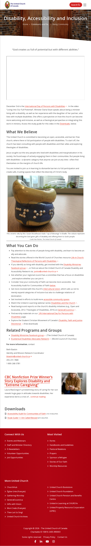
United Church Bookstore (68, 487)
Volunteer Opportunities (18, 453)
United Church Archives (25, 516)
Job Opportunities (15, 457)
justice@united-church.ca (45, 271)
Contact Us (62, 537)
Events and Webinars (16, 440)
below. (53, 285)
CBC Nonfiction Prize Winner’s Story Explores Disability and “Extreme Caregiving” (28, 381)
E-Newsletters (13, 449)
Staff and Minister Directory (19, 445)
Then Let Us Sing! (24, 512)
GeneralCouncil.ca (67, 310)
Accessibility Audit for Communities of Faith (26, 413)
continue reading (38, 396)
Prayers (53, 453)
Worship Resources (58, 466)
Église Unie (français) (25, 491)
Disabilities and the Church (64, 303)
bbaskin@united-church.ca (18, 356)
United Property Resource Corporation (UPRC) (67, 509)
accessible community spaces (56, 299)
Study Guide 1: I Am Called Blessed (22, 418)
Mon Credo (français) (25, 508)
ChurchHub (21, 487)
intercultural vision (51, 289)
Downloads (65, 123)
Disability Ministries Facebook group (28, 335)
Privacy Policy (49, 537)
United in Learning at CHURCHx (68, 503)
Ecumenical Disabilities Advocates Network (31, 339)
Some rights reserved (31, 537)
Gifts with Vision (23, 504)
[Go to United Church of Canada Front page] (15, 4)
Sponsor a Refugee (58, 457)
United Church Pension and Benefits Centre (66, 497)
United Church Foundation (68, 491)
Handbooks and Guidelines (61, 445)
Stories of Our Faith (58, 461)
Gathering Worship (24, 495)
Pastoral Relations (58, 449)
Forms (52, 440)
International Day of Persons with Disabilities (46, 106)
